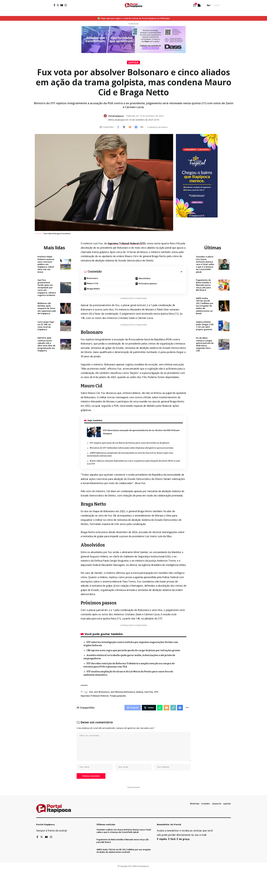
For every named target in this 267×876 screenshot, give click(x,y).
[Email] (130, 127)
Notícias (194, 803)
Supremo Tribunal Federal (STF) (126, 243)
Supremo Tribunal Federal (95, 696)
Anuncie (216, 803)
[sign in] (50, 5)
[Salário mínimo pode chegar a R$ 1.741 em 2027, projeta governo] (223, 325)
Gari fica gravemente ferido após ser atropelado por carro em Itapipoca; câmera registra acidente (47, 287)
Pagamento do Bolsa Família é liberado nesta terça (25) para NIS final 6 (203, 285)
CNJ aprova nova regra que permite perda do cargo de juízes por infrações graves (133, 650)
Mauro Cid (92, 283)
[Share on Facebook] (118, 127)
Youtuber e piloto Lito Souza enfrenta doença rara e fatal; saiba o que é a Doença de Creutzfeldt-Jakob (205, 264)
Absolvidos (144, 278)
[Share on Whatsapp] (160, 707)
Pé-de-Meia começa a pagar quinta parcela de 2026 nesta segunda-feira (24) (205, 344)
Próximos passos (147, 283)
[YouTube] (62, 5)
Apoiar (227, 803)
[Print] (136, 127)
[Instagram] (65, 5)
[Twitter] (58, 5)
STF (156, 692)
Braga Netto (93, 288)
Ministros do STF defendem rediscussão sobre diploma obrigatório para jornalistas (131, 448)
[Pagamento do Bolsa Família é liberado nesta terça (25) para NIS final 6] (223, 285)
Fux (91, 692)
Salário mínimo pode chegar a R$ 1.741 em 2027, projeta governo (204, 326)
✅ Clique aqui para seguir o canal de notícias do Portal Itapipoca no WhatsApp (133, 18)
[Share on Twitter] (124, 127)
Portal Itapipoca (116, 115)
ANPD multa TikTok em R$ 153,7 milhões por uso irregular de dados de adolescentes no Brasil (204, 306)
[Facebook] (54, 5)
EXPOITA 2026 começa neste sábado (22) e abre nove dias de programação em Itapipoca (46, 344)
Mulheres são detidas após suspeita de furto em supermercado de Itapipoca (47, 308)
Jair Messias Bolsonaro (123, 692)
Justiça (134, 62)
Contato (205, 803)
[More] (142, 127)
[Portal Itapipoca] (133, 5)
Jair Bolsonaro (102, 692)
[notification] (199, 5)
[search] (203, 5)
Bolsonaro (92, 278)
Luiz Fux (148, 692)
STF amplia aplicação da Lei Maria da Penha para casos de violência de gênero (130, 443)
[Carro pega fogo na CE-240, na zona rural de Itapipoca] (65, 325)
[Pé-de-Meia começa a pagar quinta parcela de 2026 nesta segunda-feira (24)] (223, 344)
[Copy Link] (173, 707)
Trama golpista (118, 696)
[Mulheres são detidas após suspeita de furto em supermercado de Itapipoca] (65, 308)
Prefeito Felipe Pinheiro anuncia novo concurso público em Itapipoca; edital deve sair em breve (46, 264)
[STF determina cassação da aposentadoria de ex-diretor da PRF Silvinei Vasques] (94, 432)
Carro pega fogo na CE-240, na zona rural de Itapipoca (46, 326)
